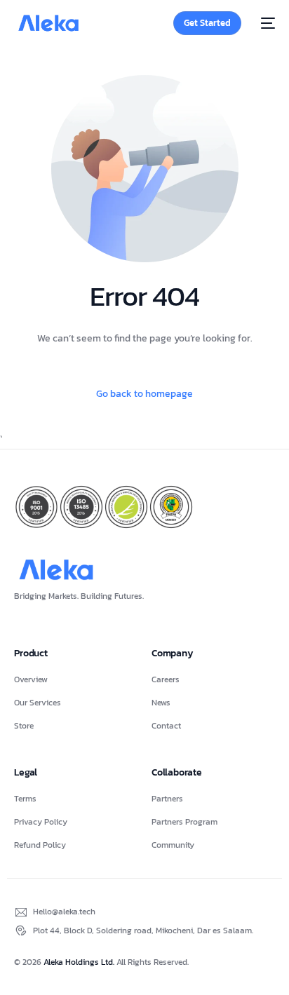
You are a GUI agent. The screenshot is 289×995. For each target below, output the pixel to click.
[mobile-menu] (265, 23)
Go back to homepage (144, 393)
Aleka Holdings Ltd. (79, 962)
